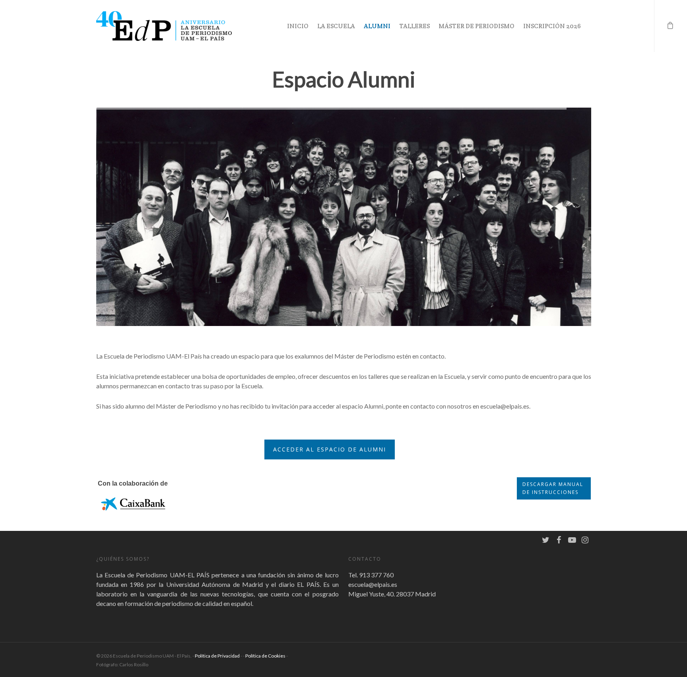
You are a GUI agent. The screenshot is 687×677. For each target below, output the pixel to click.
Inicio (298, 26)
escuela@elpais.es (372, 584)
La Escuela (336, 26)
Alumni (377, 26)
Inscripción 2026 (552, 26)
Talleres (414, 26)
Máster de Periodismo (476, 26)
